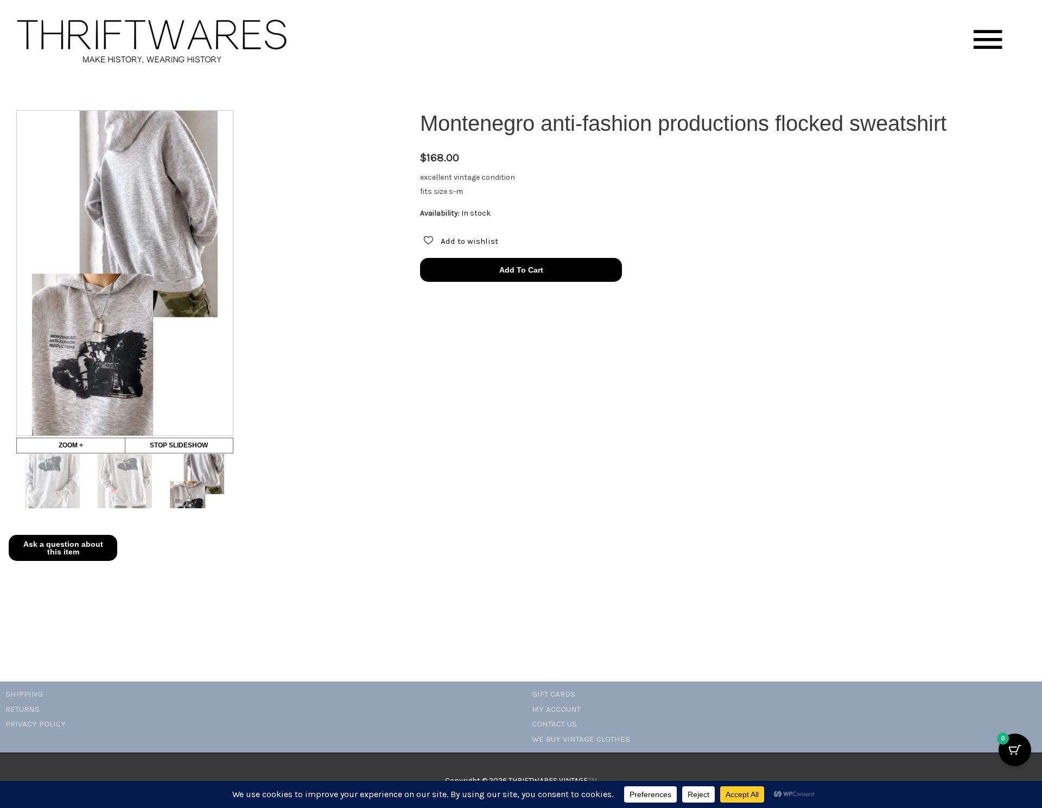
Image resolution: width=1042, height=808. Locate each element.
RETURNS (22, 709)
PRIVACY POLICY (35, 724)
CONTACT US (554, 724)
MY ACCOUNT (556, 709)
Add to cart (521, 270)
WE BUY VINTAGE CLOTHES (581, 739)
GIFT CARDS (553, 694)
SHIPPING (24, 694)
